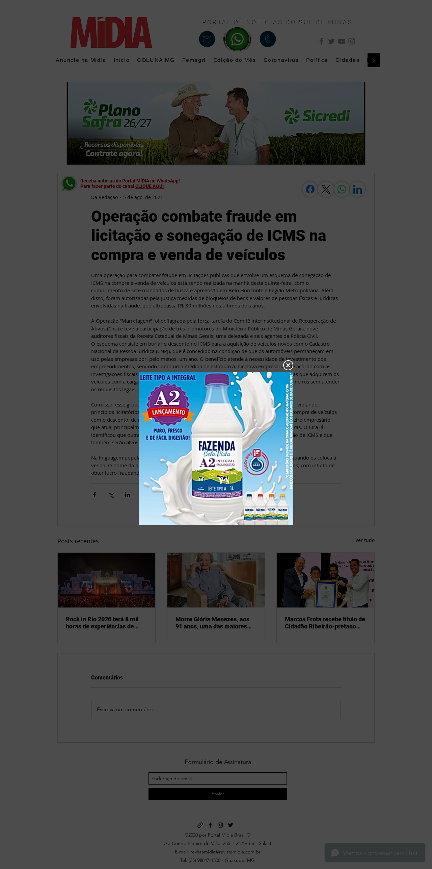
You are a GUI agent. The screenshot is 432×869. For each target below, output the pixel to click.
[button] (288, 365)
